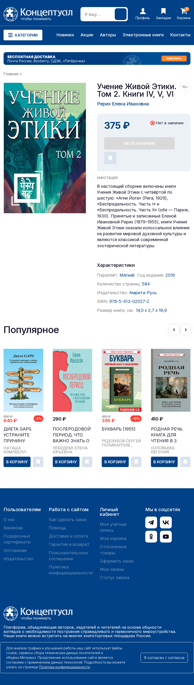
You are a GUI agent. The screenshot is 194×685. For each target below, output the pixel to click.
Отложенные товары (113, 549)
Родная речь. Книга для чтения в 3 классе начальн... (167, 435)
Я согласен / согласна (164, 657)
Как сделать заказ (68, 519)
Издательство (18, 558)
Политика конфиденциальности (71, 569)
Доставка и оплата (68, 536)
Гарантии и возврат (69, 544)
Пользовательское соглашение (68, 555)
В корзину (17, 461)
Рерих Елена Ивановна (123, 104)
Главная (11, 73)
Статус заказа (114, 577)
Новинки (65, 34)
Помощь (57, 527)
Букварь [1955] (119, 428)
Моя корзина (113, 538)
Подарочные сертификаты (17, 539)
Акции (86, 34)
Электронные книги (143, 34)
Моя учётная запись (113, 527)
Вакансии (13, 527)
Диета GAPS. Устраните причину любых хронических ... (23, 435)
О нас (9, 519)
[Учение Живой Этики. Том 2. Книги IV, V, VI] (45, 148)
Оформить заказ (117, 561)
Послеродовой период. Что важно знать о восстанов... (72, 435)
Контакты (180, 34)
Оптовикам (15, 550)
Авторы (108, 34)
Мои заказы (112, 569)
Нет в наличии (139, 143)
